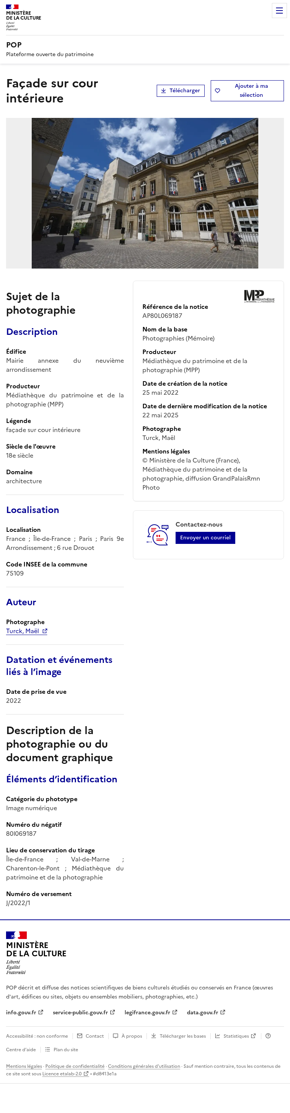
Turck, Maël (22, 630)
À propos (132, 1036)
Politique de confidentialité (75, 1066)
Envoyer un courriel (205, 538)
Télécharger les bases (183, 1036)
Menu (279, 10)
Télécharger (185, 91)
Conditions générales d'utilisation (144, 1066)
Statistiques (236, 1036)
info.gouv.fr (21, 1013)
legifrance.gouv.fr (147, 1013)
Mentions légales (24, 1066)
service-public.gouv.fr (80, 1013)
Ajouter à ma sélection (251, 90)
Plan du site (66, 1049)
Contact (95, 1036)
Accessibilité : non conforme (37, 1036)
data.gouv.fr (202, 1013)
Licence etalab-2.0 (62, 1073)
